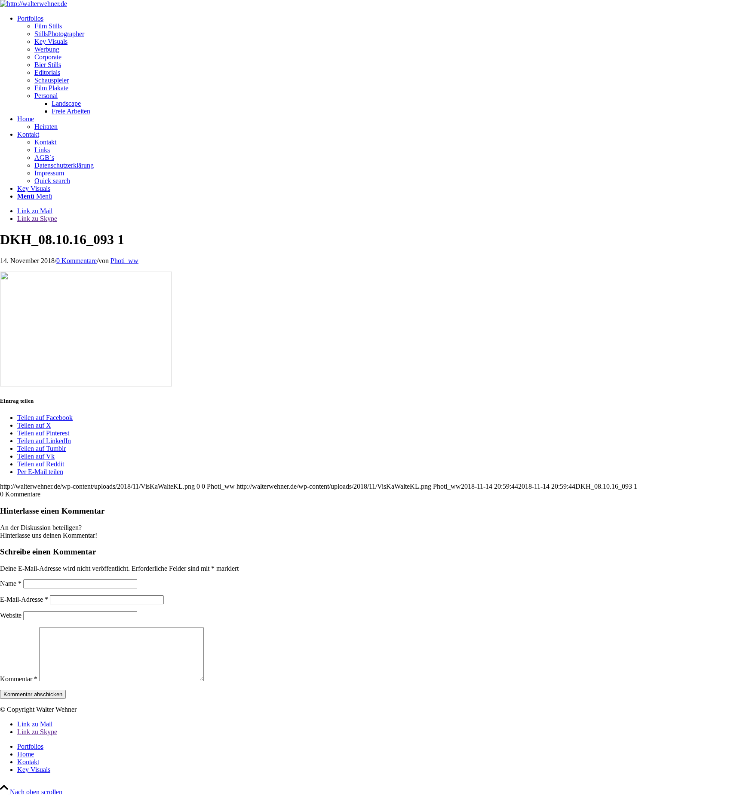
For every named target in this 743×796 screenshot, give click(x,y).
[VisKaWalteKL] (33, 3)
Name (10, 583)
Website (10, 615)
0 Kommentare (76, 260)
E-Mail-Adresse (24, 599)
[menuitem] (380, 65)
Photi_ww (124, 260)
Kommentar (18, 679)
